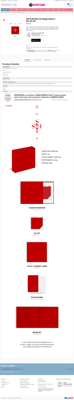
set (32, 47)
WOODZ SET (28, 48)
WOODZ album (43, 47)
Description (27, 60)
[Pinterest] (29, 45)
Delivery (3, 385)
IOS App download (24, 381)
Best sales (10, 0)
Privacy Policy (4, 384)
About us (3, 381)
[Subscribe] (22, 369)
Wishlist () (58, 0)
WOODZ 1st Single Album (52, 47)
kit (30, 47)
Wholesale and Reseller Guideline (27, 384)
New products (4, 0)
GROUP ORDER (23, 385)
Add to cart (36, 40)
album (27, 47)
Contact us (70, 0)
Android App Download (25, 382)
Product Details (37, 60)
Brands (15, 0)
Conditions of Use (5, 382)
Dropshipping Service (24, 387)
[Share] (26, 45)
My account (64, 0)
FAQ (2, 387)
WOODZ (38, 47)
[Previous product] (72, 12)
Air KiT (34, 47)
